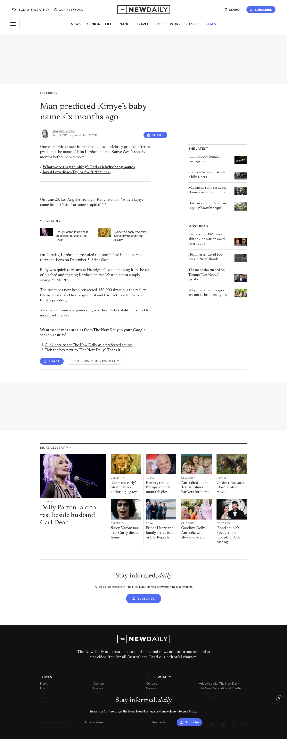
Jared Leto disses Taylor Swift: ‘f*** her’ (76, 172)
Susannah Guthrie (63, 131)
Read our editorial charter (172, 657)
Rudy (101, 200)
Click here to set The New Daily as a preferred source (89, 345)
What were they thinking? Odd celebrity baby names (89, 167)
